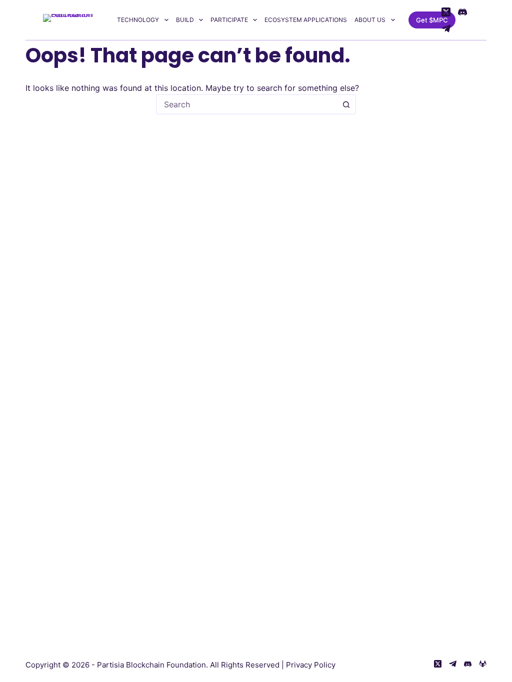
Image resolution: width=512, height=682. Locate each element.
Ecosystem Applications (305, 19)
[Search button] (346, 104)
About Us (370, 19)
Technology (138, 19)
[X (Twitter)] (446, 11)
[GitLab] (482, 664)
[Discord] (462, 11)
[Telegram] (446, 28)
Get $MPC (432, 20)
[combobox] (246, 104)
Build (185, 19)
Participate (229, 19)
